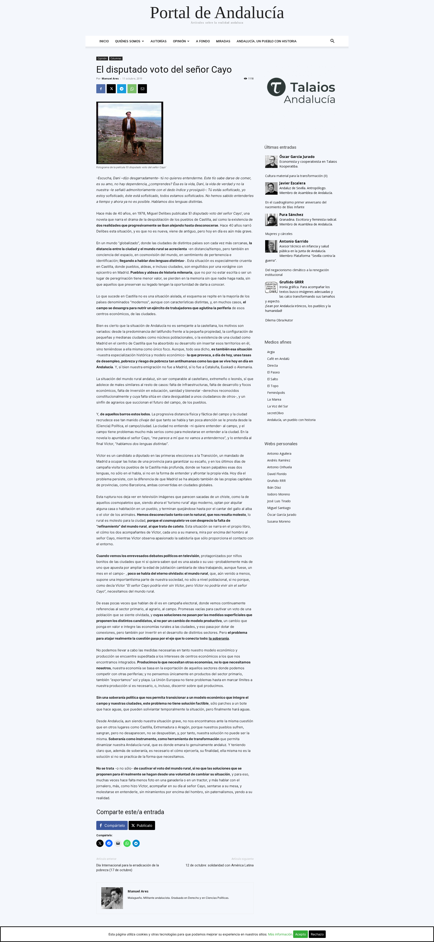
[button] (332, 41)
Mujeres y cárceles (278, 234)
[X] (111, 88)
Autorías (159, 41)
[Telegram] (121, 88)
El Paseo (273, 372)
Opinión (179, 41)
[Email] (142, 88)
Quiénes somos (127, 41)
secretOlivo (275, 413)
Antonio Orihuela (279, 467)
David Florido (277, 474)
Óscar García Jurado (281, 514)
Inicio (104, 41)
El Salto (272, 379)
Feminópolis (276, 392)
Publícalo (144, 825)
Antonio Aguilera (279, 453)
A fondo (203, 41)
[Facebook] (100, 88)
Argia (271, 352)
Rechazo (317, 934)
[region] (301, 93)
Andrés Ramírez (278, 460)
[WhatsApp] (132, 88)
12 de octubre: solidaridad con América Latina (220, 865)
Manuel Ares (110, 78)
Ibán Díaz (274, 487)
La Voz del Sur (277, 406)
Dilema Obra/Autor (279, 320)
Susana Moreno (278, 521)
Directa (272, 365)
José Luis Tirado (279, 501)
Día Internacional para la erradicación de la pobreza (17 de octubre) (127, 867)
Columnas (116, 58)
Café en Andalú (278, 358)
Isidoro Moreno (278, 494)
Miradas (223, 41)
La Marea (274, 399)
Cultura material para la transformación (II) (296, 176)
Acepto (300, 934)
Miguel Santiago (279, 508)
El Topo (272, 386)
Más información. (280, 934)
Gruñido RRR (276, 480)
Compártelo (114, 825)
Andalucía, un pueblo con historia (267, 41)
